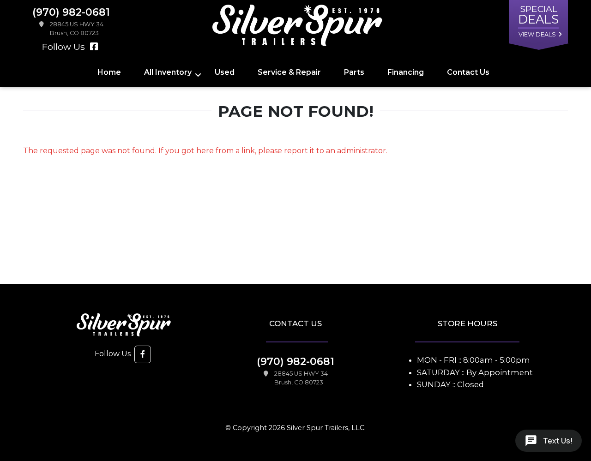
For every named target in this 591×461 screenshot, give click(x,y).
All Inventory (168, 72)
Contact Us (468, 72)
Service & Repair (289, 72)
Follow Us (64, 46)
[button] (142, 354)
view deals (537, 34)
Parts (354, 72)
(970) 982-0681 (295, 361)
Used (225, 72)
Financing (405, 72)
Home (109, 72)
